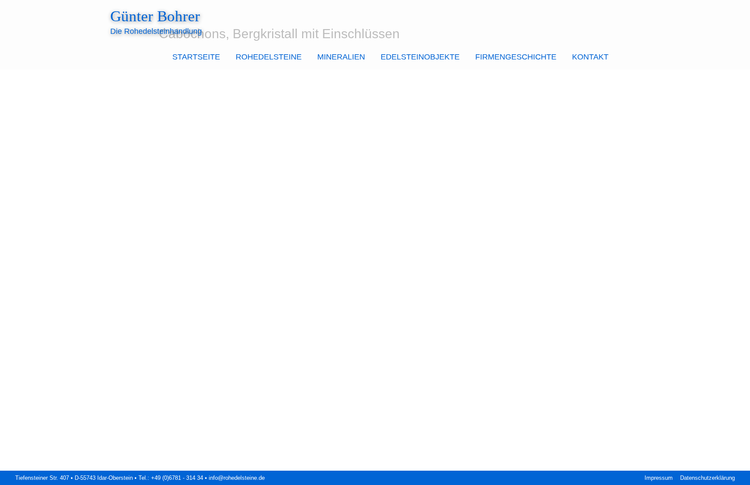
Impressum (659, 478)
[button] (628, 57)
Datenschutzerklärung (707, 478)
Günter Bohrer (155, 16)
